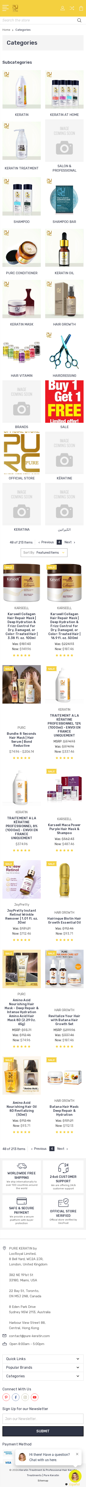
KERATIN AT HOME (64, 115)
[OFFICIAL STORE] (21, 453)
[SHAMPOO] (21, 196)
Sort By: (29, 553)
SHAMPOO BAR (64, 222)
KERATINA (22, 530)
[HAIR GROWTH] (64, 299)
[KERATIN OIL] (64, 247)
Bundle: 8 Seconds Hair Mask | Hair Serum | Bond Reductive (21, 740)
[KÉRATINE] (64, 453)
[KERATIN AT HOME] (64, 89)
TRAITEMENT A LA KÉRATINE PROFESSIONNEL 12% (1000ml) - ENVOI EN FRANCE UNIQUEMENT (64, 725)
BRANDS (21, 427)
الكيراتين (64, 530)
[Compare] (71, 9)
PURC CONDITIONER (21, 273)
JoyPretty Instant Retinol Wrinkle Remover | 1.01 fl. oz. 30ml (21, 916)
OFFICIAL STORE (22, 478)
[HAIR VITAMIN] (21, 350)
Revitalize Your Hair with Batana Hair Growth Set (64, 1020)
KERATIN (21, 115)
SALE (64, 427)
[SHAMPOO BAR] (64, 196)
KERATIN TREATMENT (22, 168)
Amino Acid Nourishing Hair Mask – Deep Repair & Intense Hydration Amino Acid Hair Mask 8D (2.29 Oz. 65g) (22, 1012)
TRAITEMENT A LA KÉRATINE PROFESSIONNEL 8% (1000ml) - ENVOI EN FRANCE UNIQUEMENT (22, 828)
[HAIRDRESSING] (64, 350)
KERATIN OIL (64, 273)
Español (74, 1484)
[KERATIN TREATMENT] (21, 140)
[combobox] (72, 1484)
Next (68, 542)
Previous (47, 542)
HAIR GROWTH (64, 324)
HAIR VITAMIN (21, 376)
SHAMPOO (22, 222)
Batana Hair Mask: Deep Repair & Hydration (64, 1111)
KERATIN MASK (21, 324)
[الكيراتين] (64, 504)
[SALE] (64, 401)
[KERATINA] (21, 504)
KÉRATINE (64, 478)
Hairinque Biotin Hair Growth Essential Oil (64, 920)
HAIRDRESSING (64, 376)
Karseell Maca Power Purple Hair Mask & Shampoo (64, 829)
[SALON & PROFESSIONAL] (64, 140)
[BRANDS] (21, 401)
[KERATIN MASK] (21, 299)
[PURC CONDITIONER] (21, 247)
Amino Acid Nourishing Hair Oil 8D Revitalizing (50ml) (22, 1109)
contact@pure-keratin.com (29, 1336)
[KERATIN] (21, 89)
